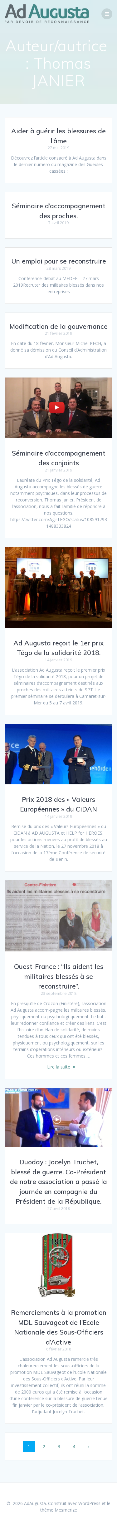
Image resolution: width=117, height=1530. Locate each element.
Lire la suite (58, 1067)
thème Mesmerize (58, 1510)
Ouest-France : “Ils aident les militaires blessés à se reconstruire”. (58, 976)
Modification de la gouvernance (58, 326)
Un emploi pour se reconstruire (58, 261)
